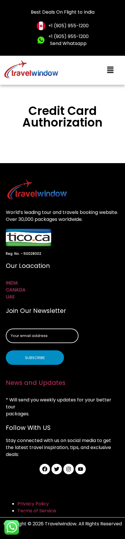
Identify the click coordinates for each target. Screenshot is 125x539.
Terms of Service (36, 510)
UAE (10, 296)
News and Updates (35, 382)
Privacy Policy (33, 503)
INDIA (12, 283)
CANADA (16, 289)
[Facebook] (45, 469)
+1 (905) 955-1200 (68, 25)
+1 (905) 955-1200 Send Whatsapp (68, 40)
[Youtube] (80, 469)
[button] (110, 70)
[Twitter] (56, 469)
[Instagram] (68, 469)
